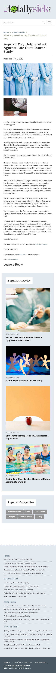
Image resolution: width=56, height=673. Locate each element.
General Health (18, 32)
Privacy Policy (28, 662)
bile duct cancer (41, 244)
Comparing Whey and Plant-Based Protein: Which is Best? (21, 586)
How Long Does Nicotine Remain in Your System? (18, 589)
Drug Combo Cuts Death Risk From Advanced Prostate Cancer (22, 609)
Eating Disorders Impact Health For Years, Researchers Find (22, 645)
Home (6, 32)
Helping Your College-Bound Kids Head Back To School (20, 563)
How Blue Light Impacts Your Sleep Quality (16, 583)
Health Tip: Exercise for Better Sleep (24, 380)
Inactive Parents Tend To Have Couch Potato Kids (18, 560)
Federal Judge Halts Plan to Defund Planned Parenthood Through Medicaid (26, 566)
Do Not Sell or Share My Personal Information (17, 665)
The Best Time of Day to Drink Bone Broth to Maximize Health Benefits (24, 593)
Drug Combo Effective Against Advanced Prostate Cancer (21, 612)
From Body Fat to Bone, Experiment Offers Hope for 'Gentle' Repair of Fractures (27, 648)
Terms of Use (17, 662)
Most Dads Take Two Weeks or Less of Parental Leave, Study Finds (23, 573)
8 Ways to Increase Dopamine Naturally (15, 596)
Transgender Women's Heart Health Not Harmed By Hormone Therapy (24, 606)
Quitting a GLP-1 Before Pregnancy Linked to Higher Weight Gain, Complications (27, 631)
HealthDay (21, 254)
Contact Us (7, 662)
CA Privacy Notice (40, 662)
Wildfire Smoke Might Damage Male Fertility (17, 616)
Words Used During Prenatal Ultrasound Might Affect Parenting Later (24, 570)
